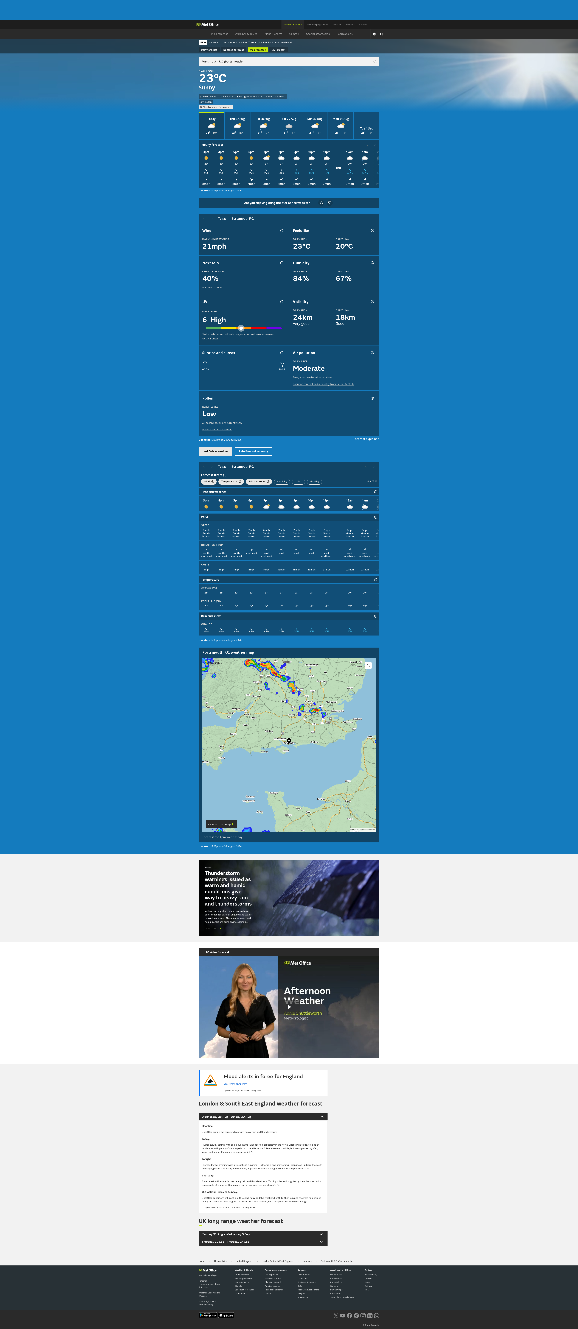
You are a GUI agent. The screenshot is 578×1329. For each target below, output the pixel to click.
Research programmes (317, 24)
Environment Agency (235, 1083)
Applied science (272, 1286)
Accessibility (371, 1274)
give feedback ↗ (267, 42)
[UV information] (281, 301)
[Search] (373, 60)
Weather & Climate (244, 1270)
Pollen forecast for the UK (217, 429)
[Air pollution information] (372, 352)
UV (298, 481)
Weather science (273, 1278)
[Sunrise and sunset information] (281, 352)
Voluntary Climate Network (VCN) (207, 1303)
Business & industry (307, 1282)
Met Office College (208, 1275)
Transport (302, 1278)
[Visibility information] (372, 301)
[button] (289, 741)
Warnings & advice (246, 34)
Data (300, 1286)
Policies (368, 1270)
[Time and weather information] (375, 491)
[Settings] (374, 34)
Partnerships (336, 1289)
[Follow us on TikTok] (356, 1315)
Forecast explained (366, 439)
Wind (205, 482)
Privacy (368, 1286)
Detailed (233, 50)
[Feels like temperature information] (372, 230)
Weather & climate (293, 24)
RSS (367, 1289)
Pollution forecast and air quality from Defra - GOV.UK (323, 384)
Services (337, 24)
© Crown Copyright (371, 1325)
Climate (294, 34)
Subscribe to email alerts (342, 1297)
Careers (363, 24)
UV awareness (210, 338)
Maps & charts (273, 34)
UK (279, 50)
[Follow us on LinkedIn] (370, 1315)
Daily (209, 50)
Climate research (273, 1282)
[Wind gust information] (281, 230)
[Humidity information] (372, 262)
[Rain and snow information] (375, 616)
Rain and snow (255, 482)
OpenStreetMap (368, 830)
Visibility (314, 481)
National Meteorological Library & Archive (209, 1284)
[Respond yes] (321, 203)
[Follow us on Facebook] (349, 1315)
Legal (367, 1282)
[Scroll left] (367, 145)
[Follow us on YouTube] (342, 1315)
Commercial (336, 1278)
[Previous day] (204, 219)
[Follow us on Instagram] (363, 1315)
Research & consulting (308, 1289)
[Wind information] (375, 517)
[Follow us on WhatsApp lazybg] (376, 1315)
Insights (301, 1293)
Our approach (271, 1274)
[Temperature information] (375, 579)
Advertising (303, 1297)
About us (350, 24)
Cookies (369, 1278)
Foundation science (274, 1289)
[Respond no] (330, 203)
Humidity (282, 481)
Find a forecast (219, 34)
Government (304, 1274)
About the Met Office (340, 1270)
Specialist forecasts (318, 34)
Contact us (335, 1293)
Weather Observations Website (209, 1294)
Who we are (336, 1274)
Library (268, 1293)
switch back (286, 42)
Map (258, 50)
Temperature (227, 482)
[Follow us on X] (336, 1315)
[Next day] (212, 219)
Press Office (336, 1282)
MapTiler (355, 830)
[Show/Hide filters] (376, 475)
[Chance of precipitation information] (281, 262)
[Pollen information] (372, 398)
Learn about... (345, 34)
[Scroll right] (375, 145)
